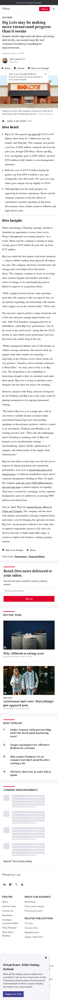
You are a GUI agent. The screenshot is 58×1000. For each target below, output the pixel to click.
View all (7, 861)
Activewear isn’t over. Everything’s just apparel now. (28, 703)
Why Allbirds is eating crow (23, 653)
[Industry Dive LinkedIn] (4, 885)
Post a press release (22, 861)
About (5, 901)
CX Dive (29, 923)
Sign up (44, 9)
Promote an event (34, 910)
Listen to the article (19, 121)
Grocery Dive (31, 927)
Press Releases (9, 927)
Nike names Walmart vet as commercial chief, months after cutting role (30, 760)
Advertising (30, 901)
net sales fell (34, 134)
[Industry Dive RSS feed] (22, 885)
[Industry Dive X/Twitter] (16, 885)
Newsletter (7, 915)
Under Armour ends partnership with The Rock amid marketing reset (30, 733)
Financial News (37, 556)
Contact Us (7, 910)
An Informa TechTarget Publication (29, 3)
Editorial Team (9, 906)
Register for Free (13, 994)
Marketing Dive (32, 932)
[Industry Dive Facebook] (10, 885)
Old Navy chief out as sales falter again (30, 773)
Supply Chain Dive (34, 936)
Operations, (21, 556)
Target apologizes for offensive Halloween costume (30, 746)
